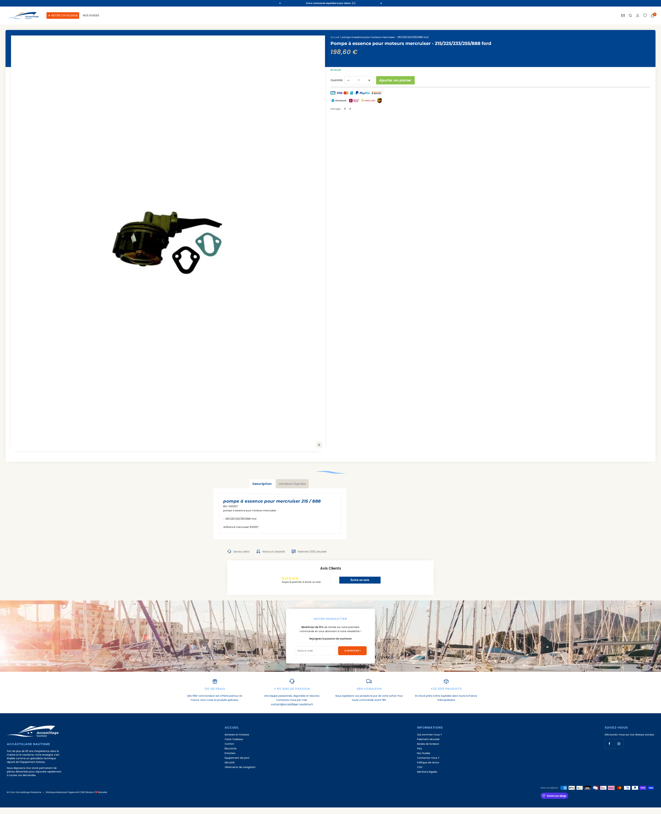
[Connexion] (637, 15)
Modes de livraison (428, 744)
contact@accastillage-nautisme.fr (292, 704)
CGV (419, 767)
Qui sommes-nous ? (429, 734)
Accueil (334, 37)
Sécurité (230, 762)
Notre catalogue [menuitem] (64, 15)
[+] (350, 4)
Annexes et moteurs (237, 734)
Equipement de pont (237, 758)
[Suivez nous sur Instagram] (619, 743)
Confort (229, 744)
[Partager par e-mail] (350, 109)
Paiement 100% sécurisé (312, 551)
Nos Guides (423, 753)
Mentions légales (427, 772)
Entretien (230, 753)
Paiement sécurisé (428, 739)
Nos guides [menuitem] (91, 15)
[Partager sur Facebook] (345, 109)
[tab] (262, 483)
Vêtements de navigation (240, 767)
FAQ (419, 748)
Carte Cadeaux (234, 739)
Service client (241, 551)
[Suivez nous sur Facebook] (609, 743)
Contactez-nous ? (428, 758)
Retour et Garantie (274, 551)
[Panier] (652, 15)
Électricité (231, 748)
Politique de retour (428, 762)
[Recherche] (630, 15)
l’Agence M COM (75, 792)
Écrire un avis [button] (360, 580)
